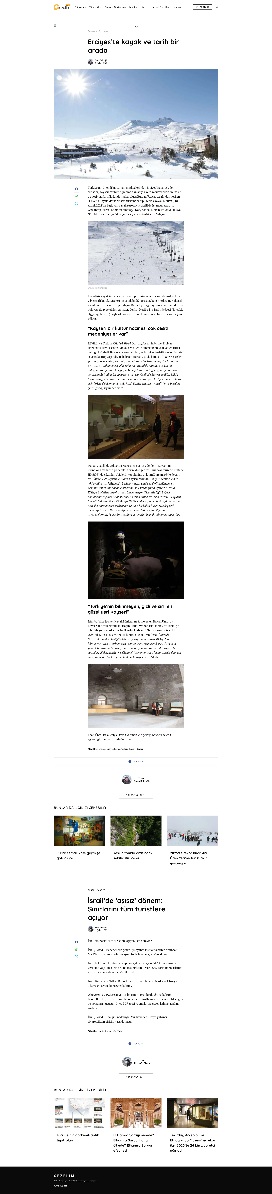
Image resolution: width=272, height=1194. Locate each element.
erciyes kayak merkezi (117, 749)
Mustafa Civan (101, 927)
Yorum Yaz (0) (134, 795)
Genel (91, 890)
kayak (132, 749)
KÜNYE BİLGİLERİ (60, 1186)
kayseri (140, 749)
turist (120, 1031)
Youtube (204, 7)
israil (101, 1031)
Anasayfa (92, 31)
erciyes (102, 749)
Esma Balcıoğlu (101, 60)
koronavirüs (110, 1031)
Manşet (106, 31)
